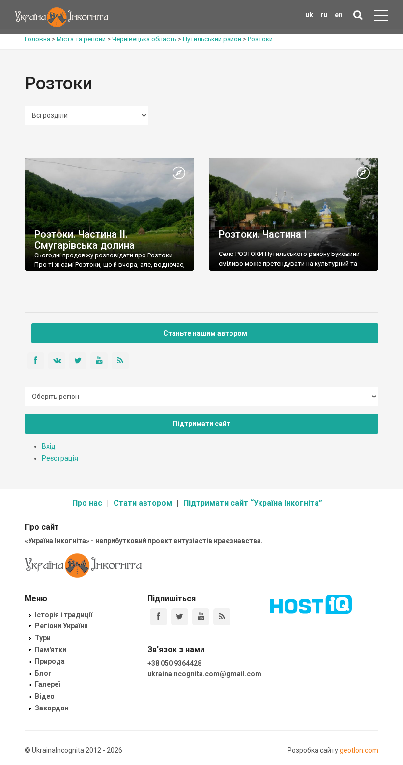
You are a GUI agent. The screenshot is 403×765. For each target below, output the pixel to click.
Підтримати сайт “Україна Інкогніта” (252, 503)
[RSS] (221, 616)
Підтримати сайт (201, 423)
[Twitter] (179, 616)
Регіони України (61, 626)
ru (323, 15)
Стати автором (143, 503)
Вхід (49, 446)
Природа (50, 661)
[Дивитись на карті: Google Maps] (179, 173)
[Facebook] (158, 616)
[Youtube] (200, 616)
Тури (43, 638)
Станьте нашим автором (205, 333)
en (339, 15)
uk (309, 15)
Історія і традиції (63, 615)
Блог (43, 673)
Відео (45, 696)
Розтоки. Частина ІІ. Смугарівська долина (84, 239)
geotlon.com (359, 750)
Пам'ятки (50, 649)
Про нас (87, 503)
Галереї (47, 684)
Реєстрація (60, 458)
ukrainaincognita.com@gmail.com (204, 674)
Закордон (52, 708)
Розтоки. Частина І (263, 234)
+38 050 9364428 (174, 663)
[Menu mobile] (381, 17)
